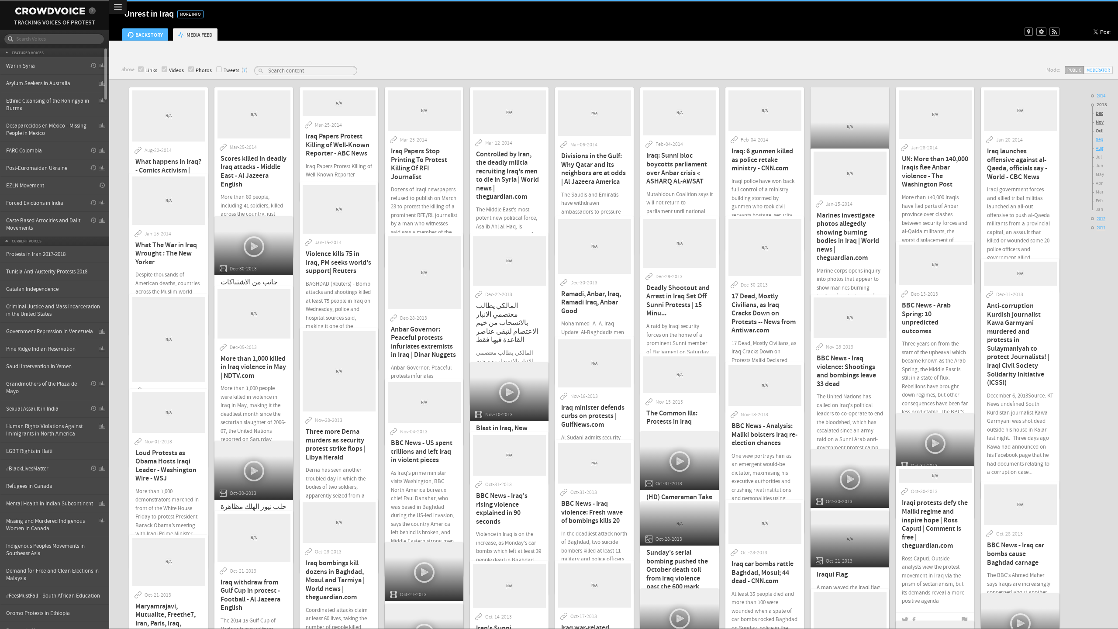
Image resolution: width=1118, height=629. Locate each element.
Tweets (231, 70)
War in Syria (20, 65)
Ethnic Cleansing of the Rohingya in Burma (47, 104)
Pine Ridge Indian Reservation (41, 349)
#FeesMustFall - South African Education (53, 595)
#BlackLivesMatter (27, 468)
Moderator (1098, 70)
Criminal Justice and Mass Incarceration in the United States (53, 310)
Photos (204, 70)
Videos (176, 70)
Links (151, 70)
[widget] (1041, 32)
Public (1074, 70)
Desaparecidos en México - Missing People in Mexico (46, 129)
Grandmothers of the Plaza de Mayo (41, 387)
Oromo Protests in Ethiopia (38, 613)
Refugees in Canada (29, 486)
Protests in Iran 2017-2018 (36, 254)
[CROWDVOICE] (50, 11)
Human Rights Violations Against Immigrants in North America (44, 430)
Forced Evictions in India (34, 203)
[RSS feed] (1054, 32)
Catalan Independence (32, 289)
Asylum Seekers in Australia (38, 83)
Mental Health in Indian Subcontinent (49, 503)
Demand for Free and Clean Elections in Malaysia (52, 574)
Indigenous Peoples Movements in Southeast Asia (45, 550)
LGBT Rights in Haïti (29, 451)
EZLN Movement (25, 185)
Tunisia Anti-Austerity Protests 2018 (46, 271)
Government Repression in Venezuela (49, 331)
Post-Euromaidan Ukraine (36, 168)
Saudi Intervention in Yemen (39, 366)
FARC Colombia (24, 150)
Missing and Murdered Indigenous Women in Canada (45, 525)
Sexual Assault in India (32, 408)
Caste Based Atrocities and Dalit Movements (43, 224)
